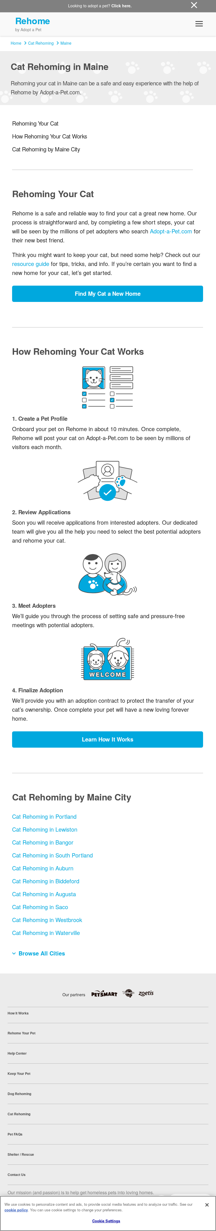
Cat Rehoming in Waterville (46, 933)
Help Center (17, 1053)
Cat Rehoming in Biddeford (45, 881)
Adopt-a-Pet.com (171, 231)
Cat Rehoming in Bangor (42, 842)
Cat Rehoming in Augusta (44, 894)
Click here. (121, 5)
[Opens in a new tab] (106, 993)
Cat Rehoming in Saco (40, 907)
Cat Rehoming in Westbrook (47, 920)
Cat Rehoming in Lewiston (44, 829)
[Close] (207, 1205)
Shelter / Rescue (21, 1154)
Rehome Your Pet (21, 1033)
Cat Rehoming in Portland (44, 816)
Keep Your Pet (19, 1073)
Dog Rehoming (19, 1093)
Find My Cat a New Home (108, 293)
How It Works (18, 1013)
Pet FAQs (15, 1134)
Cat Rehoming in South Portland (52, 855)
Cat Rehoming (41, 43)
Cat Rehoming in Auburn (42, 868)
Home (16, 43)
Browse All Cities (42, 953)
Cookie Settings (106, 1220)
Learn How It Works (107, 739)
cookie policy (16, 1209)
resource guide (30, 264)
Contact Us (17, 1174)
